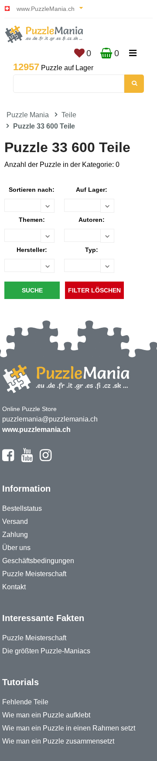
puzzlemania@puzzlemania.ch (50, 419)
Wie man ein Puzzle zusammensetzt (58, 741)
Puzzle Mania (28, 115)
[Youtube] (27, 458)
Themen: (32, 219)
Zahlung (15, 534)
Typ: (91, 249)
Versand (15, 521)
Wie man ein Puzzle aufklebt (46, 715)
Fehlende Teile (25, 702)
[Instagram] (45, 458)
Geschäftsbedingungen (38, 560)
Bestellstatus (22, 508)
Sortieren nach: (32, 189)
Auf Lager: (91, 189)
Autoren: (91, 219)
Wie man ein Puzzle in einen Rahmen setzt (68, 728)
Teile (68, 115)
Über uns (16, 547)
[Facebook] (8, 458)
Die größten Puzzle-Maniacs (46, 651)
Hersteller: (32, 249)
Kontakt (14, 587)
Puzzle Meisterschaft (34, 574)
